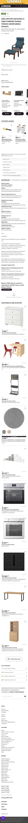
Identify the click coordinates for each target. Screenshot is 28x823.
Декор (3, 745)
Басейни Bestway (5, 758)
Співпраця (4, 723)
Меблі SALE (4, 779)
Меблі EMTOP (4, 766)
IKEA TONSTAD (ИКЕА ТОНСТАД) (6, 101)
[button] (11, 62)
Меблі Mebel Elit (5, 777)
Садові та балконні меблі (7, 732)
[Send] (25, 696)
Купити (7, 113)
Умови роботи (5, 710)
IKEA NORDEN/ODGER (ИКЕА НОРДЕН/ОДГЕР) (12, 366)
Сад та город (4, 733)
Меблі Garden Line (6, 769)
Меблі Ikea (4, 772)
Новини (3, 714)
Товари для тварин (6, 750)
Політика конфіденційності (8, 722)
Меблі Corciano (5, 765)
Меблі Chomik (4, 763)
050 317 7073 (5, 792)
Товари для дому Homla (7, 782)
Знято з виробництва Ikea (14, 175)
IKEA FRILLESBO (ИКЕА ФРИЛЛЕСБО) (10, 509)
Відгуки (3, 716)
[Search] (16, 6)
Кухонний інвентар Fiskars (8, 762)
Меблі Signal (4, 780)
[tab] (14, 668)
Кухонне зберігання (6, 741)
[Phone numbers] (19, 6)
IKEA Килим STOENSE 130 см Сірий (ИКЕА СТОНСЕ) (13, 439)
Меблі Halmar (4, 771)
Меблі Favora (4, 768)
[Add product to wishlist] (11, 125)
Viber (2, 806)
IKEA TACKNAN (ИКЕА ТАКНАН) (9, 577)
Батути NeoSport (5, 760)
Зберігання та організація (7, 747)
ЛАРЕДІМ (3, 9)
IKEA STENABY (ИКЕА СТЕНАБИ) (19, 101)
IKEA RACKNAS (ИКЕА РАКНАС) (9, 332)
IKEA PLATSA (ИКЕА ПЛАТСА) (8, 474)
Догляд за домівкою (6, 749)
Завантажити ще (15, 659)
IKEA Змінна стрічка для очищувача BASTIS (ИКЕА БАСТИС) (20, 140)
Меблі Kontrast (5, 775)
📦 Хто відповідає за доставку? (8, 679)
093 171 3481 (5, 786)
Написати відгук (7, 289)
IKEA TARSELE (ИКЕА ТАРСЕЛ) (9, 612)
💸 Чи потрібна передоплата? (8, 676)
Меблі (2, 730)
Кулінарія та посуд (6, 738)
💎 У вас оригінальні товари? (8, 668)
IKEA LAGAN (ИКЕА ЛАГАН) (8, 544)
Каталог (3, 719)
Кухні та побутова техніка (7, 739)
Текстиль (3, 735)
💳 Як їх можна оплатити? (7, 672)
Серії (2, 752)
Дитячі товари (4, 736)
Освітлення (4, 744)
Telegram (4, 809)
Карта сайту (4, 720)
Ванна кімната (5, 742)
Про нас (3, 709)
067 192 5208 (5, 790)
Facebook (4, 801)
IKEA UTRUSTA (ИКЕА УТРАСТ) (9, 401)
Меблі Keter (4, 774)
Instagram (4, 804)
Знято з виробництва (11, 9)
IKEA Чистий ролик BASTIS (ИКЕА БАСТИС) (7, 140)
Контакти (3, 712)
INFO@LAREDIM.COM (6, 797)
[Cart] (21, 6)
